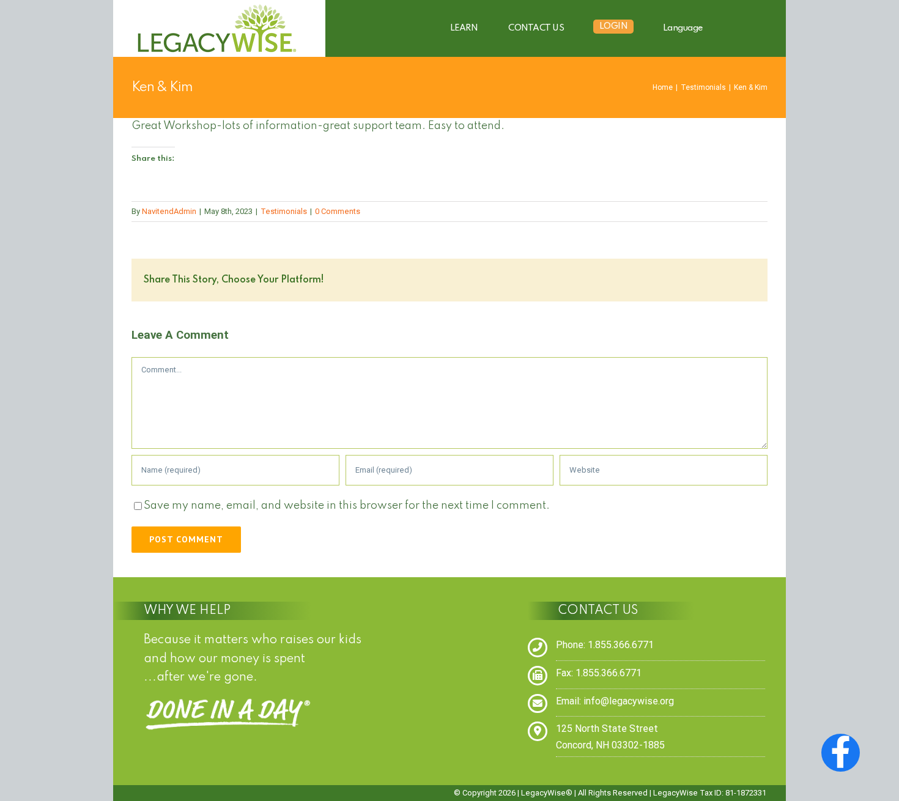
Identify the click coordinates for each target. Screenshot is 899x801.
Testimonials (284, 211)
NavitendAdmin (169, 211)
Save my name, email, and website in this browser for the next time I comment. (347, 505)
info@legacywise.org (628, 701)
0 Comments (337, 211)
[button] (748, 28)
